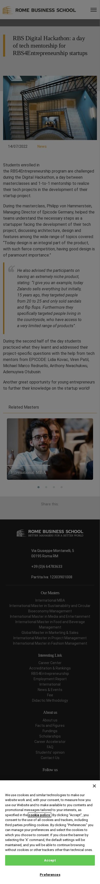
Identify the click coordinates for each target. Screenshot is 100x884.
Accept (50, 860)
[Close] (94, 786)
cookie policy (39, 815)
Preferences (50, 875)
